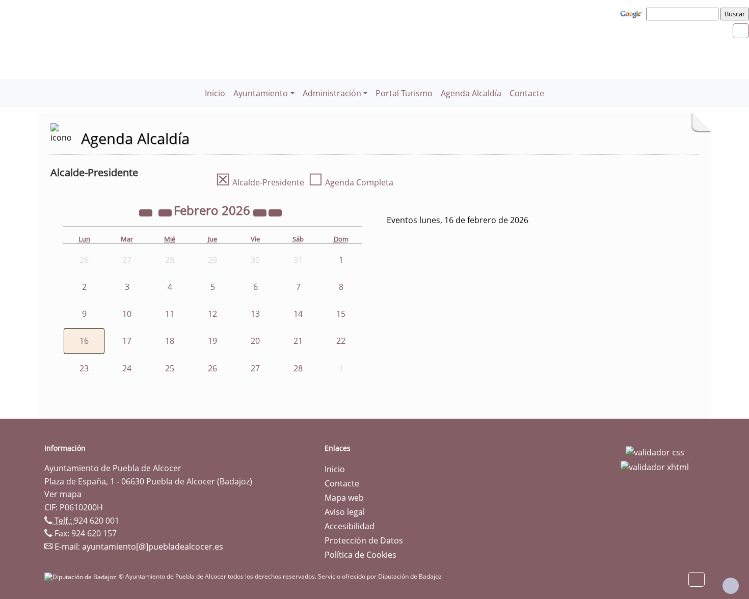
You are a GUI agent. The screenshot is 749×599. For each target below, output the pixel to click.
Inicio (215, 93)
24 (126, 368)
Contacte (527, 93)
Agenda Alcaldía (471, 93)
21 (298, 340)
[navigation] (684, 13)
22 (340, 340)
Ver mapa (63, 494)
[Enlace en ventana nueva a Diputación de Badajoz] (81, 576)
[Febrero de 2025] (146, 211)
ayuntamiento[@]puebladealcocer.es (152, 546)
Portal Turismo (404, 93)
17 (126, 340)
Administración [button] (332, 93)
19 (212, 340)
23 (84, 368)
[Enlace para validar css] (655, 451)
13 (255, 313)
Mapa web (344, 497)
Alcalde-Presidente (260, 182)
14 (298, 313)
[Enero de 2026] (166, 211)
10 (126, 313)
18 (169, 340)
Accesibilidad (349, 526)
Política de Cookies (360, 554)
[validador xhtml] (655, 466)
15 (340, 313)
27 (255, 368)
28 (298, 368)
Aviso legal (345, 512)
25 (169, 368)
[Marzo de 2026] (275, 211)
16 (84, 340)
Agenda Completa (350, 182)
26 (212, 368)
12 (212, 313)
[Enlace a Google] (632, 13)
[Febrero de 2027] (261, 211)
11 (169, 313)
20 (255, 340)
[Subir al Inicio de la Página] (731, 586)
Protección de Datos (364, 540)
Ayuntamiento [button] (260, 93)
